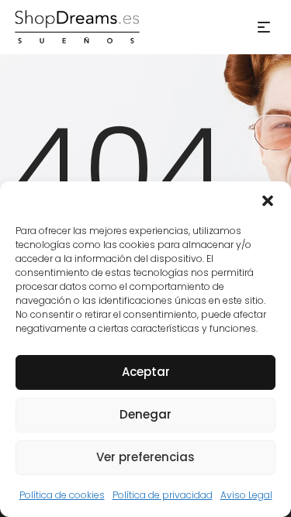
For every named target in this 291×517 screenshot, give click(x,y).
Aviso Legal (246, 494)
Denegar (145, 414)
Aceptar (146, 372)
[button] (267, 201)
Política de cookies (62, 494)
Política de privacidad (163, 494)
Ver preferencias (145, 457)
